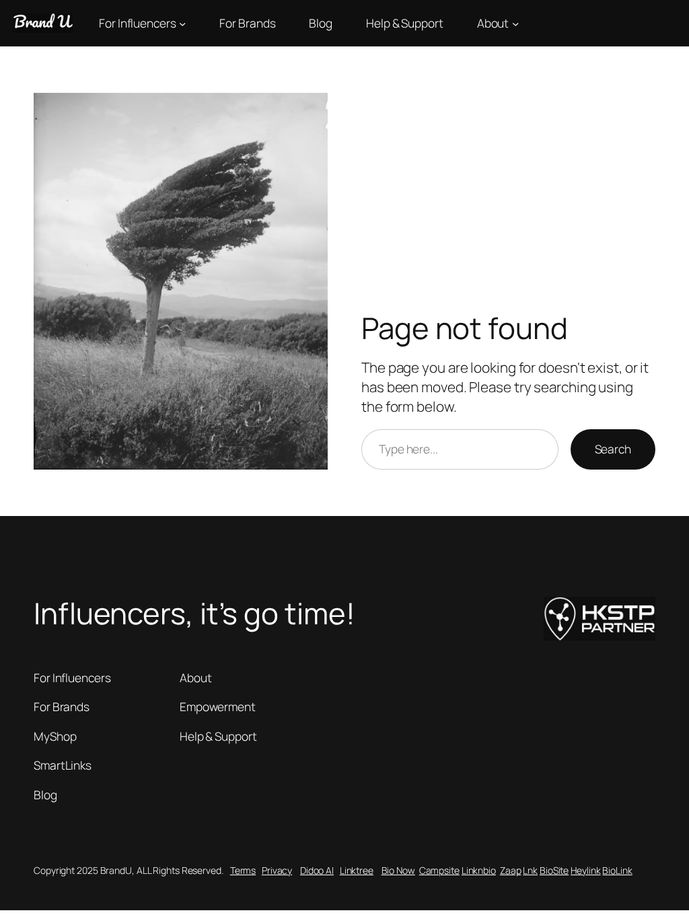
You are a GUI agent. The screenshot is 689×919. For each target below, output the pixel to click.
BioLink (617, 870)
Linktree (356, 870)
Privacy (277, 870)
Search (613, 449)
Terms (243, 870)
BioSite (554, 870)
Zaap (510, 870)
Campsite (439, 870)
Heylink (585, 870)
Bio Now (398, 870)
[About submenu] (515, 23)
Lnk (530, 870)
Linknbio (479, 870)
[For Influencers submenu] (182, 23)
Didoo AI (317, 870)
